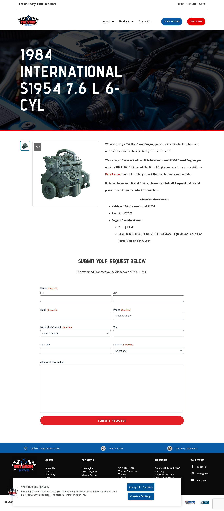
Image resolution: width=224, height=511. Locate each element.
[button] (12, 492)
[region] (97, 492)
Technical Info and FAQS (167, 468)
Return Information (164, 474)
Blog (181, 4)
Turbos (122, 474)
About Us (50, 468)
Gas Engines (88, 468)
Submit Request (112, 421)
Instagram (202, 473)
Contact (49, 471)
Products (124, 21)
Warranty (50, 474)
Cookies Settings (141, 496)
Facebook (202, 466)
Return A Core (196, 4)
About (106, 21)
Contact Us (145, 21)
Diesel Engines (89, 471)
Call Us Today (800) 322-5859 (45, 448)
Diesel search (113, 174)
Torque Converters (128, 471)
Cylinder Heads (126, 467)
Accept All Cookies (141, 487)
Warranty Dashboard (186, 448)
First (42, 292)
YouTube (201, 480)
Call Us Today (37, 4)
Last (115, 292)
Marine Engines (90, 475)
